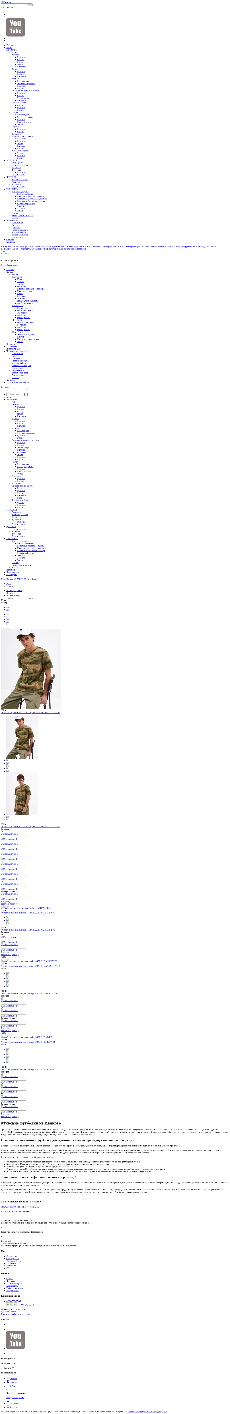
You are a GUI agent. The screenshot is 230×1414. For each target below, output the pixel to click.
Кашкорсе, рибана (25, 117)
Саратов (32, 249)
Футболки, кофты (20, 151)
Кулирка (21, 57)
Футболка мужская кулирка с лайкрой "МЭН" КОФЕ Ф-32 (28, 1042)
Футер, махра (23, 98)
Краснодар (125, 246)
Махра (20, 64)
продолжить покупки (10, 1207)
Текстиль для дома (20, 191)
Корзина (11, 1407)
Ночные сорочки (19, 103)
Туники (15, 69)
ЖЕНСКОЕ (11, 50)
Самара (9, 249)
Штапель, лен (23, 81)
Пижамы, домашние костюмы (25, 91)
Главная (10, 45)
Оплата (15, 225)
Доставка (16, 227)
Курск (143, 246)
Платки (15, 213)
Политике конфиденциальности (142, 1412)
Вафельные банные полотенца (31, 201)
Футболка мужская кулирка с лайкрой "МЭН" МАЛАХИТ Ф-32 (30, 966)
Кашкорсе (21, 139)
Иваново (81, 246)
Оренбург (183, 246)
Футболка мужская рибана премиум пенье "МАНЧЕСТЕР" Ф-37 (30, 712)
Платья (15, 112)
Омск (176, 246)
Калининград (105, 246)
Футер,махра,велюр (26, 83)
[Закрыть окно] (162, 1412)
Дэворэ (20, 153)
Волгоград (51, 246)
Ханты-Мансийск (68, 249)
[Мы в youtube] (15, 36)
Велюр (20, 62)
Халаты (15, 55)
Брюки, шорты (18, 175)
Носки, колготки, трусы (22, 215)
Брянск (31, 246)
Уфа (49, 249)
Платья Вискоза (24, 122)
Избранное (12, 1403)
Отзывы (10, 239)
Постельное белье (25, 194)
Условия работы (19, 232)
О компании (17, 223)
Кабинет (5, 387)
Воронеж (60, 246)
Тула (38, 249)
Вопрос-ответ (12, 1291)
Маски (15, 218)
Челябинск (81, 249)
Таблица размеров (20, 235)
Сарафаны (16, 127)
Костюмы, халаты (20, 165)
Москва (149, 246)
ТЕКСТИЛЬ (12, 189)
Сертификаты (12, 1258)
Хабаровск (55, 249)
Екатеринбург (70, 246)
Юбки (14, 52)
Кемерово (115, 246)
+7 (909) (25, 1305)
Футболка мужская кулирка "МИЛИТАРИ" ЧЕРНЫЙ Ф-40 (28, 913)
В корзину (5, 901)
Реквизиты (11, 1263)
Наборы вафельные (26, 203)
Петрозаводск (200, 246)
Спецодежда (17, 163)
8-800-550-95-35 (8, 7)
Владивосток (41, 246)
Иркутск (89, 246)
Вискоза (20, 59)
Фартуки (21, 206)
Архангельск (7, 246)
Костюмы (16, 79)
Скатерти (21, 208)
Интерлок (21, 67)
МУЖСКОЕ (11, 160)
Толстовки (16, 134)
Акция (9, 47)
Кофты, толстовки (20, 179)
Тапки (20, 211)
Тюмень (43, 249)
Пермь (191, 246)
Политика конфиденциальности (15, 1314)
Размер (9, 586)
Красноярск (135, 246)
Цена (8, 584)
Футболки (16, 184)
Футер (20, 105)
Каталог (10, 579)
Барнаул (16, 246)
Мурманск (157, 246)
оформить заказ (32, 1207)
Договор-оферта (8, 1312)
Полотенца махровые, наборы (30, 196)
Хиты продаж (12, 572)
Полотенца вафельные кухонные (32, 199)
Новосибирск (168, 246)
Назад (3, 579)
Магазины (11, 1266)
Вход (3, 265)
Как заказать (17, 237)
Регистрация (13, 265)
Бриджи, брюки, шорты (22, 136)
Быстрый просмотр (10, 904)
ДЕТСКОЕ (11, 177)
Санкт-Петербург (20, 249)
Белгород (24, 246)
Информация (12, 220)
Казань (96, 246)
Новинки (10, 570)
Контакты (10, 242)
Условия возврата (20, 230)
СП (7, 1268)
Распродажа (11, 574)
